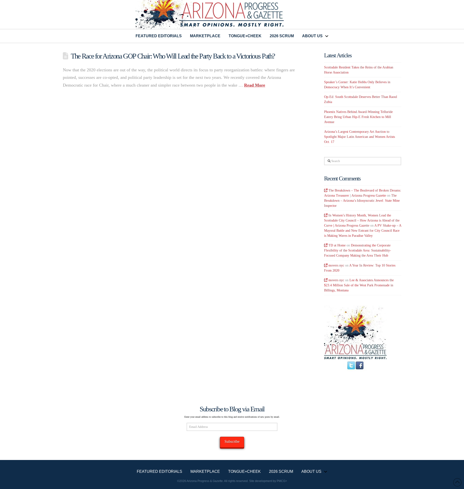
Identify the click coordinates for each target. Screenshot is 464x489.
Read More (254, 85)
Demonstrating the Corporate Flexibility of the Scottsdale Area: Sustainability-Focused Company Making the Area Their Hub (357, 250)
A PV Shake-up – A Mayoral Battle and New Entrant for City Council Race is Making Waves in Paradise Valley (362, 230)
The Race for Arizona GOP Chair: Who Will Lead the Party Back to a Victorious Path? (173, 56)
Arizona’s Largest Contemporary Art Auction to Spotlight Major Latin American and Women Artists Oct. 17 (359, 137)
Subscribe (232, 441)
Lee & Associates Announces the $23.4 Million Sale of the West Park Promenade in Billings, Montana (359, 285)
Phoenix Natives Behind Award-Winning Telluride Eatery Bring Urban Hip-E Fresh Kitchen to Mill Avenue (358, 117)
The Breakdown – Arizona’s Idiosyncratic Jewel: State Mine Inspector (362, 200)
